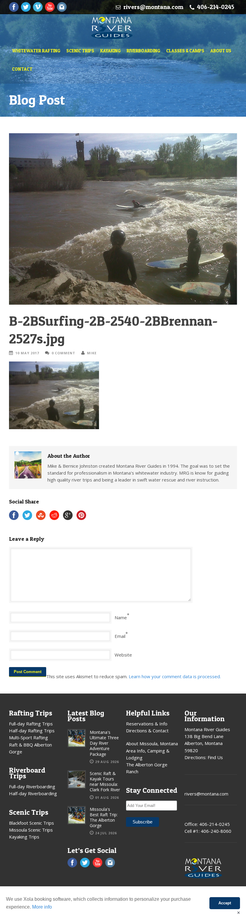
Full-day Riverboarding (32, 786)
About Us (220, 51)
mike (92, 353)
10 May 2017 (27, 353)
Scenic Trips (80, 51)
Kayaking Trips (24, 837)
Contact (22, 69)
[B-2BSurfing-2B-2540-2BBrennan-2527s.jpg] (123, 219)
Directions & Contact (147, 731)
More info (42, 906)
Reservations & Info (146, 724)
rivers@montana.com (153, 7)
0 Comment (63, 353)
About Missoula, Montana (152, 743)
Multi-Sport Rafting (28, 737)
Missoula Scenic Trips (31, 830)
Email (120, 636)
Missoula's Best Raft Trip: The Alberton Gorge (104, 817)
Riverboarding (143, 51)
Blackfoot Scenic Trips (31, 823)
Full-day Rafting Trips (31, 724)
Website (123, 655)
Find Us (215, 757)
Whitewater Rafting (36, 51)
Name (121, 617)
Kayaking (110, 51)
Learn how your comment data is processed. (175, 676)
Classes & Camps (185, 51)
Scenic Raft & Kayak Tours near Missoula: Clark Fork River (105, 782)
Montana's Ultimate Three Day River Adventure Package (104, 743)
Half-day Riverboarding (33, 793)
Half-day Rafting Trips (32, 731)
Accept (224, 903)
